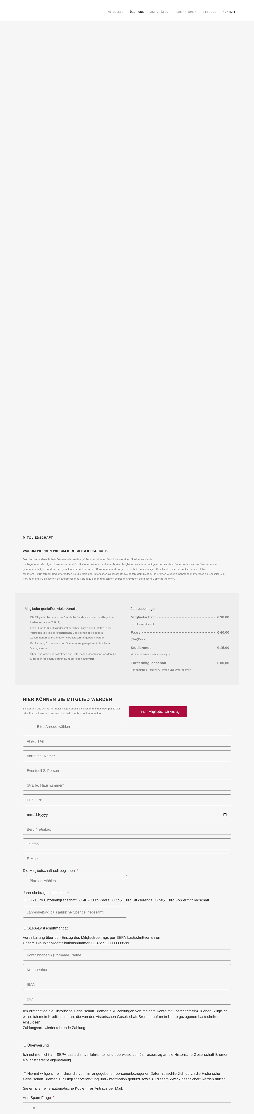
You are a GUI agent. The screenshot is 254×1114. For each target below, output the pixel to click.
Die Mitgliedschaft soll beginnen (49, 871)
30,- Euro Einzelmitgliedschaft (52, 900)
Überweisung (38, 1045)
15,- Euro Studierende (134, 900)
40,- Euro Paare (96, 900)
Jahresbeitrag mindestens (45, 893)
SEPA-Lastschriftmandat (47, 928)
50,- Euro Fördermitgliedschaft (184, 900)
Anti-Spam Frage (37, 1098)
